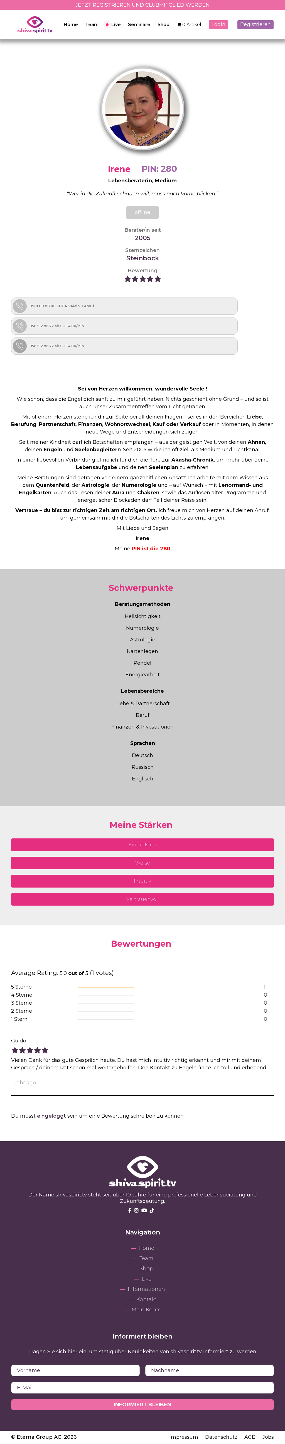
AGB (250, 1437)
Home (71, 24)
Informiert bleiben (142, 1405)
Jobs (268, 1437)
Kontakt (146, 1299)
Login (218, 24)
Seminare (139, 24)
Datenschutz (222, 1437)
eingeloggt (51, 1116)
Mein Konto (146, 1310)
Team (92, 24)
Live (116, 24)
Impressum (184, 1437)
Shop (163, 24)
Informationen (146, 1289)
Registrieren (255, 24)
